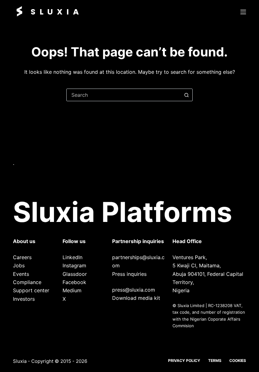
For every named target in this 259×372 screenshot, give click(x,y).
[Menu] (243, 12)
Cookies (237, 360)
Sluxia (56, 11)
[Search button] (186, 95)
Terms (214, 360)
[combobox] (123, 95)
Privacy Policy (184, 360)
